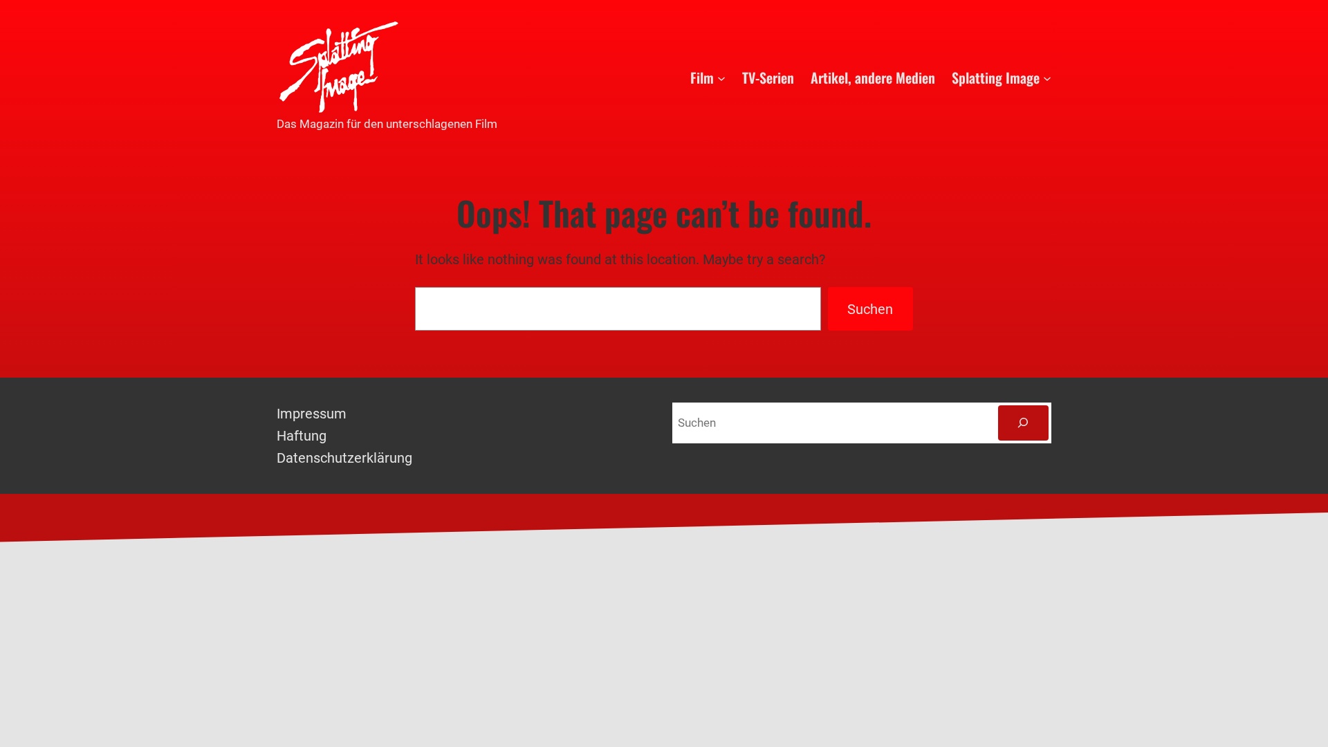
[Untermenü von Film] (721, 77)
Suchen (870, 309)
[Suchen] (1023, 423)
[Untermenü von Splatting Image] (1047, 77)
